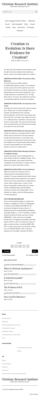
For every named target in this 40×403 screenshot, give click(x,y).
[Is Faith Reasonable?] (20, 274)
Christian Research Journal (24, 347)
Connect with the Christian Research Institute (14, 373)
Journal (7, 24)
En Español (30, 27)
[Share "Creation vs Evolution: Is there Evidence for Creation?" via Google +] (20, 246)
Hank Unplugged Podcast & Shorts (15, 21)
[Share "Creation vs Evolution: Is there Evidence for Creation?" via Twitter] (16, 246)
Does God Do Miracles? (14, 297)
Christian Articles (6, 318)
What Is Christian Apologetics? (18, 268)
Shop (14, 27)
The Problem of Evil (13, 287)
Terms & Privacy (34, 394)
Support (19, 351)
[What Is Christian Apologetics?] (20, 265)
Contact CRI (5, 370)
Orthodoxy (20, 30)
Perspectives (25, 60)
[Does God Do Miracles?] (20, 293)
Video (3, 338)
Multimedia (31, 21)
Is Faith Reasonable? (13, 278)
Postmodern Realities (7, 331)
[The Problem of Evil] (20, 284)
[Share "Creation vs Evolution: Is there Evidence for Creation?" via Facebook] (12, 246)
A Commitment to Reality (8, 328)
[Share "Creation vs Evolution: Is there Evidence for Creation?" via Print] (28, 246)
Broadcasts (5, 321)
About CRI (4, 367)
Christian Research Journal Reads (11, 334)
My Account (21, 27)
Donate (8, 27)
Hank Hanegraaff (17, 24)
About (26, 24)
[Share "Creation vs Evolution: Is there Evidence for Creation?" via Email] (24, 246)
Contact (32, 24)
